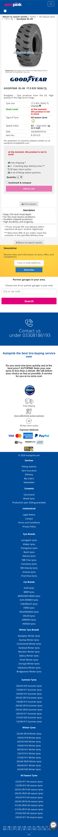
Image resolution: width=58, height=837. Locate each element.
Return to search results (15, 16)
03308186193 (35, 335)
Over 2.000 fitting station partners (29, 415)
